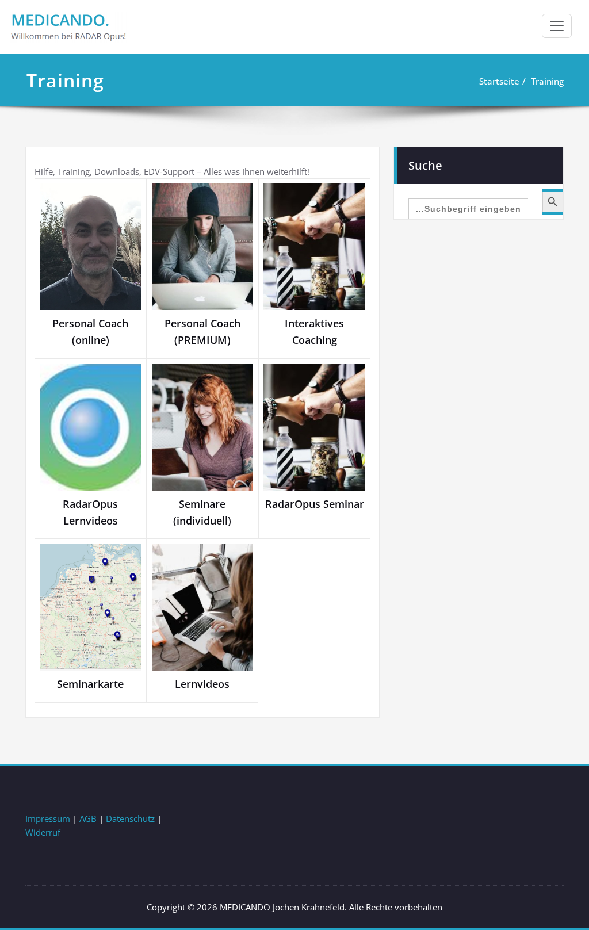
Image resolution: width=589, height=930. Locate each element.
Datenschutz (130, 818)
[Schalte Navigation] (557, 26)
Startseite (499, 81)
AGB (88, 818)
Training (547, 81)
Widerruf (42, 832)
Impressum (47, 818)
